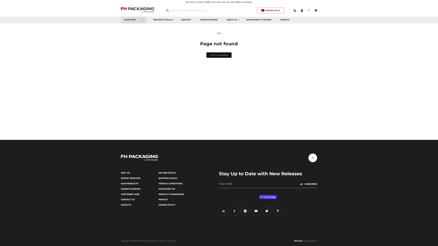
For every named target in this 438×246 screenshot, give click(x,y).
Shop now (130, 20)
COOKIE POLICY (167, 205)
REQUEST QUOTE (273, 10)
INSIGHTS (284, 20)
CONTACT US (128, 200)
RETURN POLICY (167, 173)
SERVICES (186, 20)
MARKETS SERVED (209, 20)
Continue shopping (219, 55)
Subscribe (311, 184)
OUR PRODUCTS (129, 184)
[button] (315, 10)
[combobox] (207, 10)
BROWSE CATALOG (163, 20)
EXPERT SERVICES (130, 178)
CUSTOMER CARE (130, 194)
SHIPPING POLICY (168, 178)
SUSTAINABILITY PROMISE (258, 20)
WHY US (125, 173)
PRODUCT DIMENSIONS (171, 194)
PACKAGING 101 (167, 189)
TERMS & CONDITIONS (170, 184)
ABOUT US (232, 20)
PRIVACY (163, 200)
